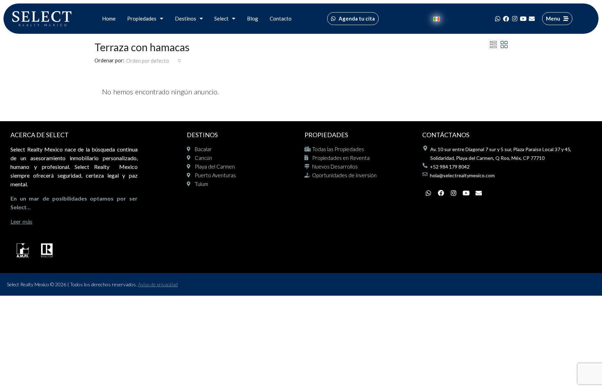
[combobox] (153, 60)
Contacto (281, 18)
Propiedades (141, 18)
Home (109, 18)
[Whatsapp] (497, 18)
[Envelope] (531, 18)
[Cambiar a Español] (436, 18)
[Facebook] (506, 18)
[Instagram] (514, 18)
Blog (252, 18)
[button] (493, 44)
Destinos (185, 18)
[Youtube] (523, 18)
